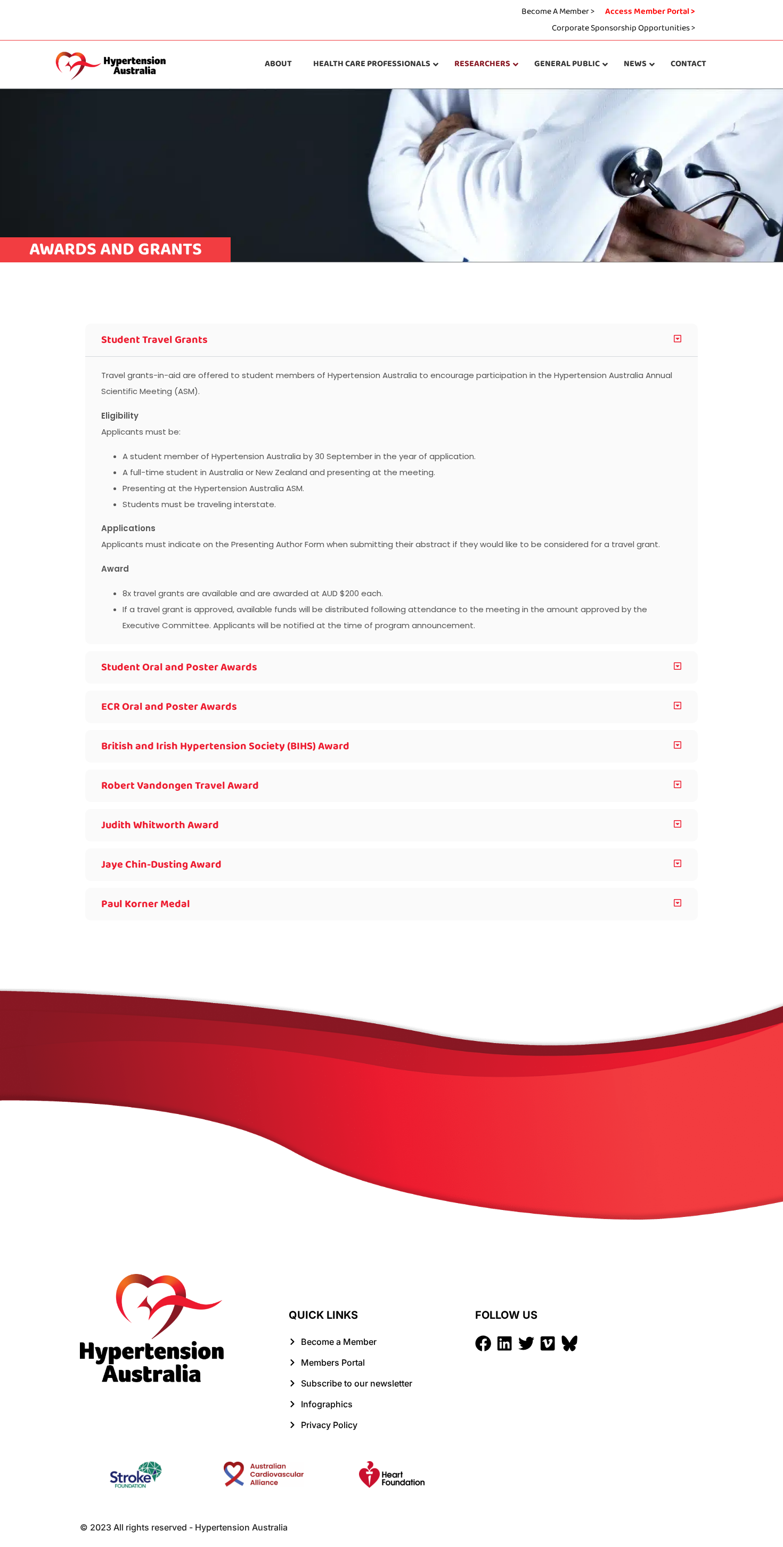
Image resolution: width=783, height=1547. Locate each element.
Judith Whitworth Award (160, 824)
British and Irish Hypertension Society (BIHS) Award (225, 746)
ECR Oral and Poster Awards (169, 706)
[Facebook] (483, 1343)
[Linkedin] (504, 1343)
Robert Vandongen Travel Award (180, 785)
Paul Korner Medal (145, 903)
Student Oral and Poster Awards (179, 667)
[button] (391, 340)
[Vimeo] (548, 1343)
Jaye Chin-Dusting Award (161, 864)
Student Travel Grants (154, 339)
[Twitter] (526, 1343)
